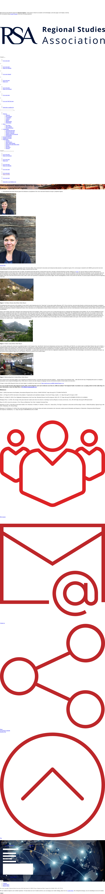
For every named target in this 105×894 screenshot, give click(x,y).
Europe (2, 265)
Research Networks (10, 131)
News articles (9, 126)
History (7, 120)
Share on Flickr (6, 174)
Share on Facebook (7, 89)
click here (31, 845)
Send (2, 880)
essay (77, 271)
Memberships (9, 121)
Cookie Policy (6, 884)
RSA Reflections (9, 127)
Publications (5, 139)
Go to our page (6, 60)
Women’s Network (10, 133)
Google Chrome (13, 14)
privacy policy (13, 877)
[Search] (14, 110)
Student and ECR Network (12, 134)
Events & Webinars (7, 136)
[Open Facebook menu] (0, 84)
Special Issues (9, 142)
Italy (5, 265)
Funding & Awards (7, 138)
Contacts (8, 119)
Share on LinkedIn (7, 68)
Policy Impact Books (10, 143)
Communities (6, 129)
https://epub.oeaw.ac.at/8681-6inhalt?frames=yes (52, 383)
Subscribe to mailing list (8, 107)
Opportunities (9, 135)
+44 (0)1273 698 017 (9, 845)
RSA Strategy (9, 116)
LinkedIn (8, 730)
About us (5, 113)
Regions (7, 145)
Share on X (5, 81)
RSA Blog (8, 125)
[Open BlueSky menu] (4, 57)
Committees (8, 117)
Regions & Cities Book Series (12, 144)
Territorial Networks (10, 130)
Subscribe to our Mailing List (9, 181)
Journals (7, 140)
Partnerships (8, 122)
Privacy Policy (6, 885)
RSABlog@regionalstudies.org (29, 387)
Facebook (3, 730)
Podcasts (8, 148)
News (4, 124)
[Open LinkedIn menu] (0, 63)
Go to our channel (7, 74)
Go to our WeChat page (8, 101)
